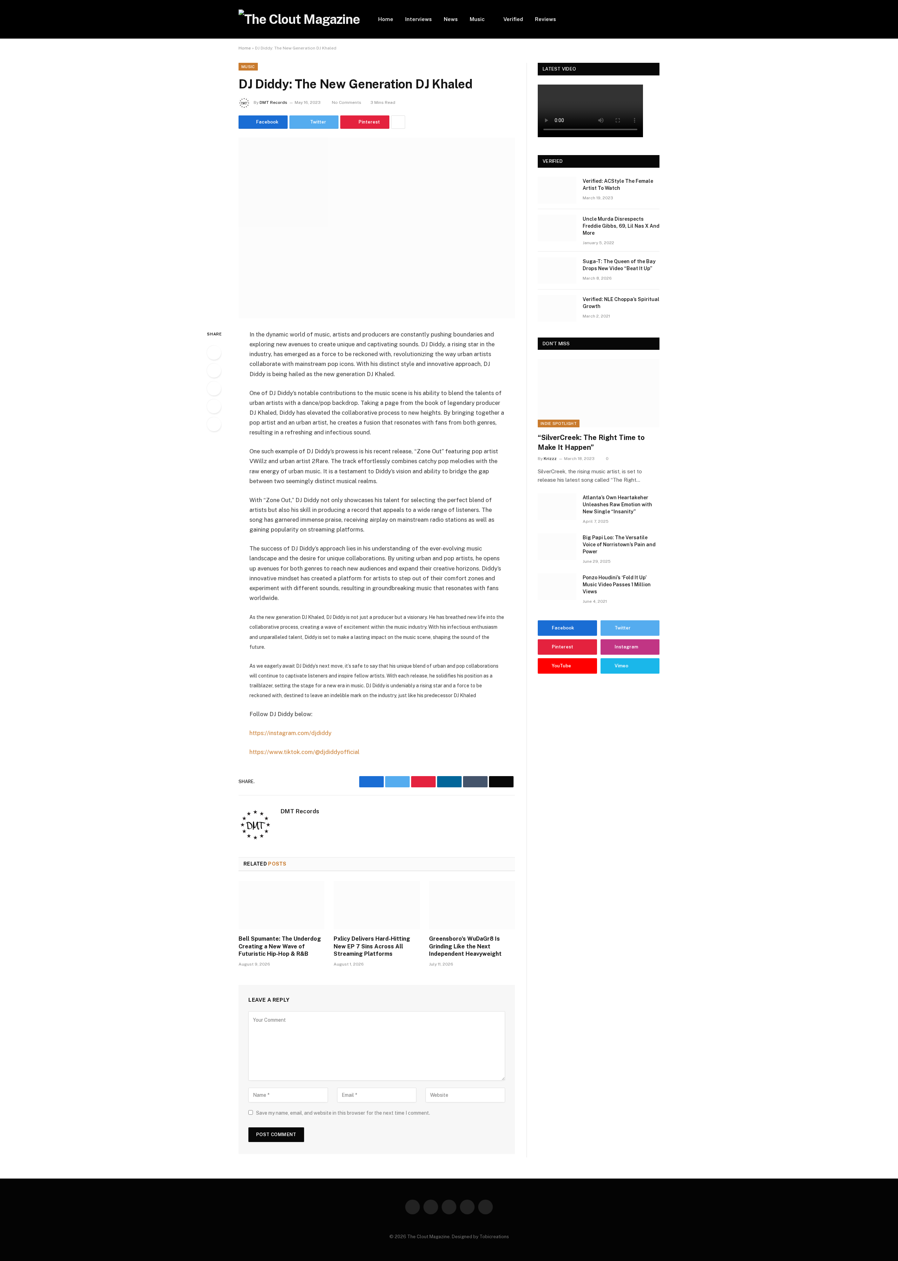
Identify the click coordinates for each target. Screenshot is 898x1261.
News (451, 19)
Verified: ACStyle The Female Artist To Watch (618, 184)
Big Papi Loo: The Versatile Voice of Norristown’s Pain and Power (619, 544)
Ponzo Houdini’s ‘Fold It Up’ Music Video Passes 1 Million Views (617, 584)
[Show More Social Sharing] (398, 122)
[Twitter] (214, 370)
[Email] (214, 424)
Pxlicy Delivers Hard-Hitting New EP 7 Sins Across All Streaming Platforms (372, 946)
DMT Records (273, 102)
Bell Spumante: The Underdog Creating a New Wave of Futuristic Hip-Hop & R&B (280, 946)
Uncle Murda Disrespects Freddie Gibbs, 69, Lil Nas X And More (621, 226)
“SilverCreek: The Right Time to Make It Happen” (591, 442)
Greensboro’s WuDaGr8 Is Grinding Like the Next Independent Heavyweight (465, 946)
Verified (513, 19)
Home (385, 19)
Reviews (545, 19)
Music (477, 19)
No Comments (346, 102)
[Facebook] (214, 353)
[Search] (656, 19)
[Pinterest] (214, 406)
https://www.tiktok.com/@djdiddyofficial (304, 751)
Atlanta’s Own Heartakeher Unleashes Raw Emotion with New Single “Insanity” (617, 504)
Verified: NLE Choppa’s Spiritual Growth (621, 302)
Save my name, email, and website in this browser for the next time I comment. (343, 1113)
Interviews (418, 19)
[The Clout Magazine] (299, 19)
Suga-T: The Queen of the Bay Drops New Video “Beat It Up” (619, 265)
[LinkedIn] (214, 388)
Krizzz (550, 458)
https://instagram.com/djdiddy (290, 732)
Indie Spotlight (559, 423)
